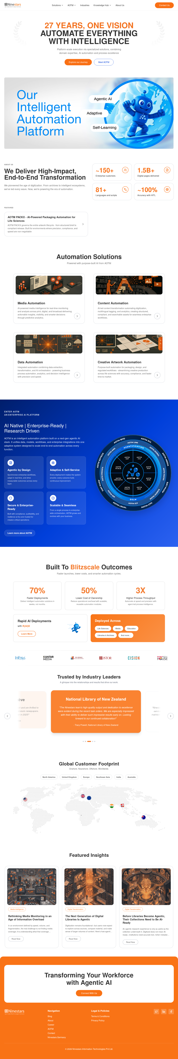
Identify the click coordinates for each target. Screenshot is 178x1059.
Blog (50, 1016)
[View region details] (25, 799)
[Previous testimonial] (7, 716)
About (50, 1020)
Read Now (16, 938)
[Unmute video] (170, 145)
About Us (120, 5)
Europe (86, 777)
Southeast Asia (103, 777)
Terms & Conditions (100, 1016)
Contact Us (164, 5)
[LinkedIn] (163, 1011)
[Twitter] (156, 1011)
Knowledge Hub (101, 5)
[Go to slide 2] (85, 741)
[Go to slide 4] (92, 741)
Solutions (56, 5)
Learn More (26, 633)
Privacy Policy (97, 1020)
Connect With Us (89, 993)
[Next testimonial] (170, 716)
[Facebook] (171, 1011)
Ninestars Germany (57, 1037)
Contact (51, 1033)
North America (49, 777)
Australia (132, 777)
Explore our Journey (78, 62)
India (118, 777)
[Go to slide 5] (94, 741)
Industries (84, 5)
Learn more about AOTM (20, 532)
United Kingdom (69, 777)
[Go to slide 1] (83, 741)
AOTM (70, 5)
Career (51, 1024)
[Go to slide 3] (89, 741)
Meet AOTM (103, 62)
